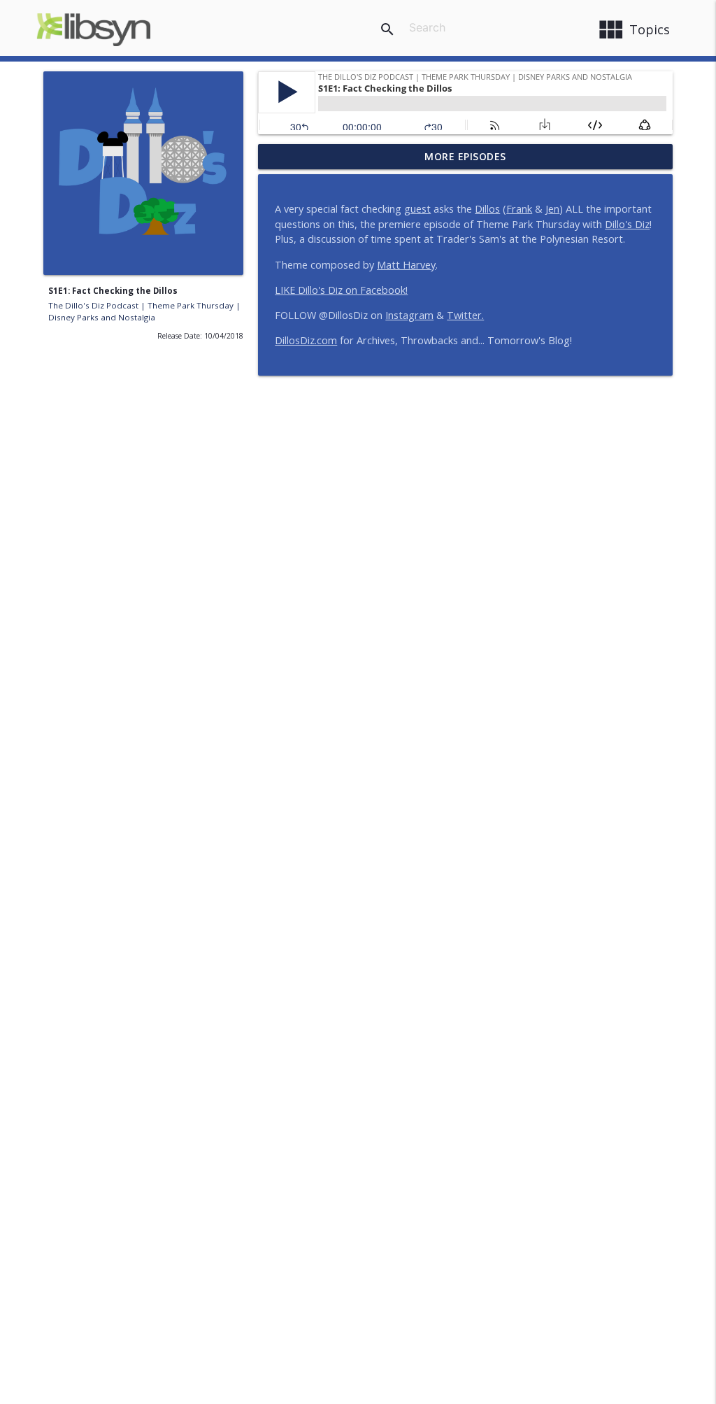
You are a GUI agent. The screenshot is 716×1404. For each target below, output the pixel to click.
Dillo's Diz (627, 224)
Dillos (487, 208)
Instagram (409, 315)
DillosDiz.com (306, 340)
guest (417, 208)
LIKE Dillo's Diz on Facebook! (341, 290)
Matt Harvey (406, 264)
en (553, 208)
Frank (519, 208)
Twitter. (465, 315)
